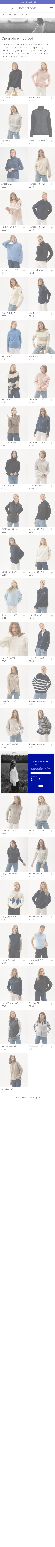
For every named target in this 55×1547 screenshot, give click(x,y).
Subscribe (40, 785)
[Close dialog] (52, 755)
